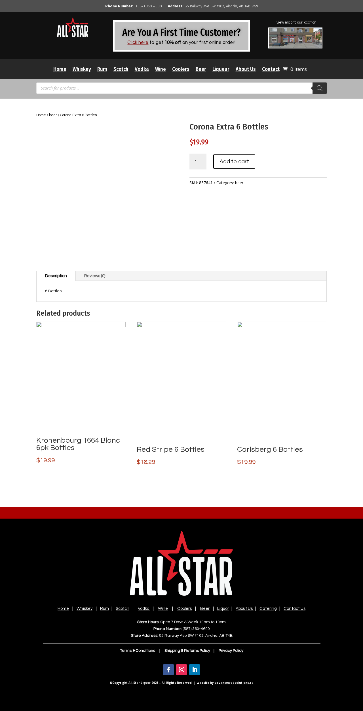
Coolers (180, 69)
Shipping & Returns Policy (187, 651)
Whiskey (82, 69)
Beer (201, 69)
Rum (102, 69)
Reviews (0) (94, 276)
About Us (246, 69)
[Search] (320, 88)
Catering (268, 608)
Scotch (120, 69)
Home (59, 69)
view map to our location (296, 22)
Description (56, 276)
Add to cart (234, 161)
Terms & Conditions (137, 651)
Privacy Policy (231, 651)
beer (53, 115)
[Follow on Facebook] (168, 669)
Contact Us (294, 608)
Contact (271, 69)
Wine (160, 69)
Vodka (142, 69)
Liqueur (220, 69)
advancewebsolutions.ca (234, 683)
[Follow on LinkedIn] (194, 669)
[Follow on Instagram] (181, 669)
